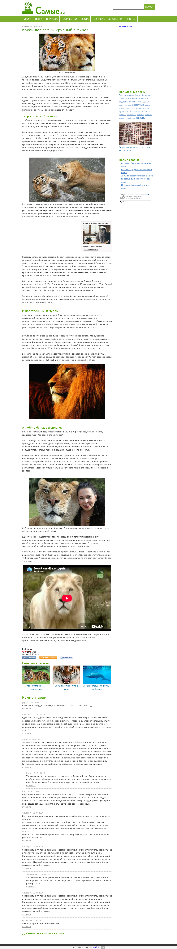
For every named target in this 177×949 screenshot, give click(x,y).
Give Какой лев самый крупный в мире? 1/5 (25, 652)
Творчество (69, 19)
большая (123, 98)
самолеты (131, 115)
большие (132, 98)
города (133, 102)
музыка (122, 111)
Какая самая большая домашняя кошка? (92, 248)
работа (122, 115)
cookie (96, 947)
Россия (122, 95)
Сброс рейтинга (23, 652)
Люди (27, 19)
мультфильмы (133, 111)
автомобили (133, 95)
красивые (130, 108)
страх (121, 118)
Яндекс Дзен (125, 26)
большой (143, 98)
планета (146, 111)
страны (148, 115)
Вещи (38, 19)
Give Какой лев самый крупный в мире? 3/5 (30, 652)
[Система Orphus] (135, 203)
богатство (146, 95)
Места (84, 19)
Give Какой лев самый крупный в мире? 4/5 (33, 652)
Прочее (131, 19)
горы (140, 102)
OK (103, 947)
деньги (146, 102)
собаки (140, 115)
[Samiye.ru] (44, 7)
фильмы (141, 118)
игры (147, 105)
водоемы (123, 102)
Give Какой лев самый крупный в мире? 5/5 (35, 652)
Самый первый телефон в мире (137, 176)
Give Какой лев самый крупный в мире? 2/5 (28, 652)
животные (138, 105)
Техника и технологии (107, 19)
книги (121, 108)
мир (147, 108)
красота (140, 108)
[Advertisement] (135, 58)
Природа (52, 19)
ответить (26, 709)
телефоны (130, 118)
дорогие (123, 105)
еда (129, 105)
